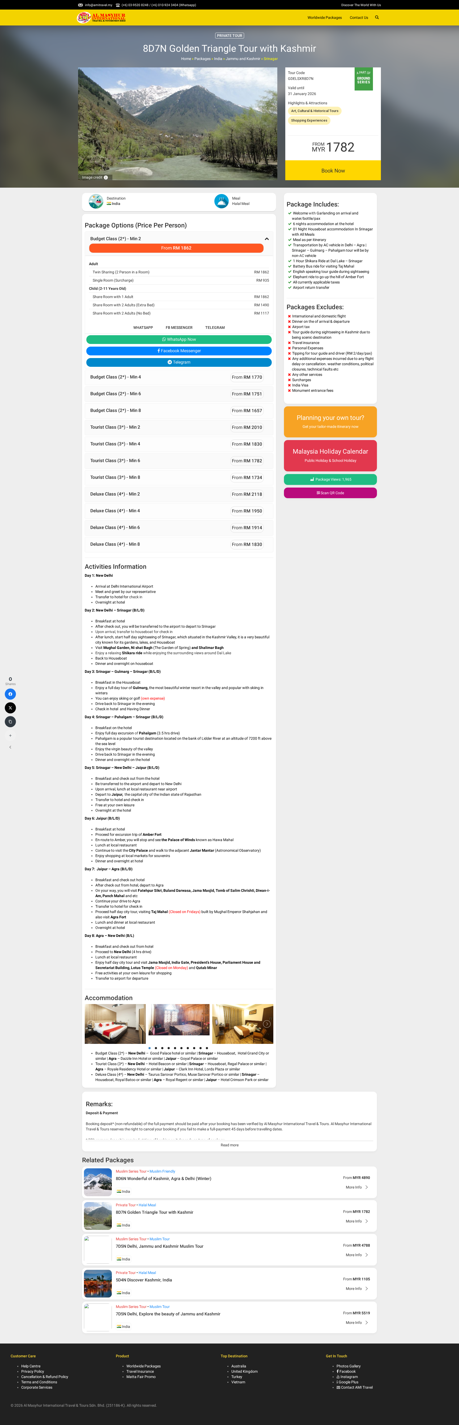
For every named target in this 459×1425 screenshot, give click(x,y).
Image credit (95, 177)
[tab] (179, 244)
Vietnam (238, 1382)
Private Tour (126, 1205)
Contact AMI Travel (357, 1387)
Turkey (236, 1377)
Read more (230, 1145)
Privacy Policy (32, 1371)
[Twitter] (10, 707)
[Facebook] (10, 694)
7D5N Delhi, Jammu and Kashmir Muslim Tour (159, 1246)
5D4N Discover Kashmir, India (144, 1279)
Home (186, 59)
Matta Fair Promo (141, 1377)
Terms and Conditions (39, 1382)
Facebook (347, 1371)
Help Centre (30, 1366)
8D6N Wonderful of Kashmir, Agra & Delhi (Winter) (163, 1178)
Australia (238, 1366)
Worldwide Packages (325, 17)
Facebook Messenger (180, 350)
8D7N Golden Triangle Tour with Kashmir (154, 1212)
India (218, 59)
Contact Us (359, 17)
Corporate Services (36, 1387)
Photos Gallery (349, 1366)
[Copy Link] (10, 721)
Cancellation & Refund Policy (44, 1377)
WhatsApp (143, 327)
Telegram (215, 327)
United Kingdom (244, 1371)
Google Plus (348, 1382)
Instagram (349, 1377)
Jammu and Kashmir (243, 59)
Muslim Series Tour (131, 1171)
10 (207, 1048)
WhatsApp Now (181, 339)
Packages (202, 59)
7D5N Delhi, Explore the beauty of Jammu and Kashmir (168, 1313)
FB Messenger (179, 327)
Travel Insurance (140, 1371)
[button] (179, 244)
